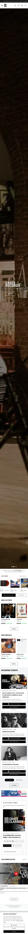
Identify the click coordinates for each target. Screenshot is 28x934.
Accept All (14, 931)
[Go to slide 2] (13, 566)
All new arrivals (22, 576)
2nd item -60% (9, 623)
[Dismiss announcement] (26, 1)
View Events (14, 293)
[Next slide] (25, 288)
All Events (14, 785)
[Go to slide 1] (11, 566)
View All (14, 629)
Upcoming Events (9, 780)
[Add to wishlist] (13, 605)
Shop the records (9, 595)
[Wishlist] (18, 5)
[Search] (15, 5)
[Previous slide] (3, 288)
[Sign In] (25, 5)
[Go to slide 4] (16, 566)
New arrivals (21, 595)
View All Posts (14, 899)
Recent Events (19, 780)
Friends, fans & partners (13, 906)
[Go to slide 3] (14, 566)
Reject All (14, 928)
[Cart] (22, 5)
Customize (15, 925)
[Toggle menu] (2, 5)
